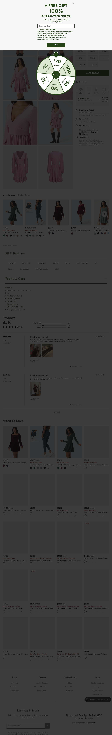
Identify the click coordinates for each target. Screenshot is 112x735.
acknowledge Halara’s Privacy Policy (47, 39)
